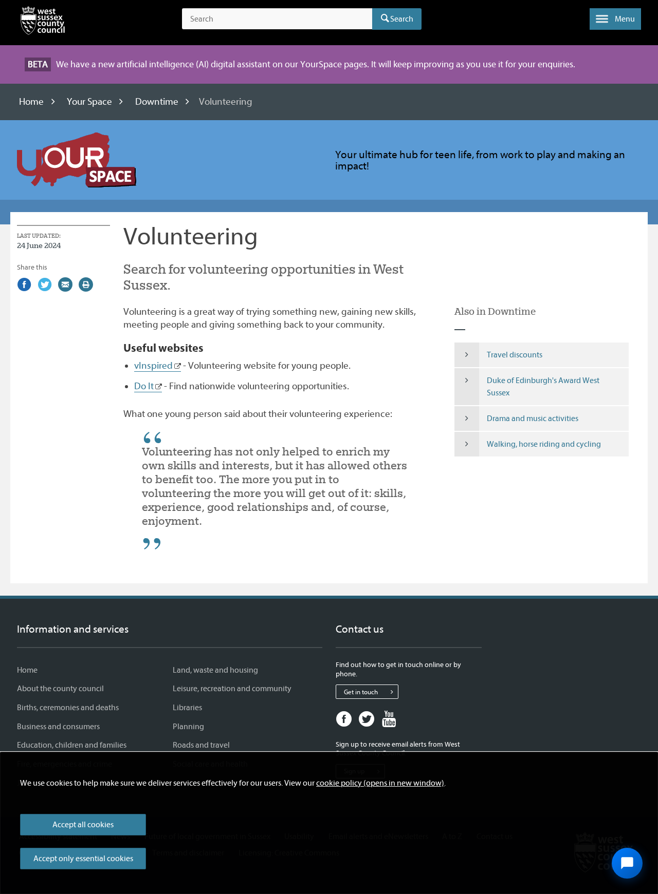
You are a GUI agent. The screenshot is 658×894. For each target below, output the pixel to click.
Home (31, 101)
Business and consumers (58, 726)
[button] (615, 19)
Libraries (187, 707)
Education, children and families (71, 745)
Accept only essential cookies (83, 858)
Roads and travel (201, 745)
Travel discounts (514, 354)
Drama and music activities (532, 418)
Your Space (89, 101)
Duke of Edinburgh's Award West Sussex (543, 386)
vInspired (153, 365)
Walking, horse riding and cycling (544, 444)
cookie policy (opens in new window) (380, 783)
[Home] (42, 22)
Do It (144, 386)
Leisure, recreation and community (232, 688)
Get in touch (361, 692)
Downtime (156, 101)
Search (401, 19)
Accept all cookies (83, 824)
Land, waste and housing (215, 670)
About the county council (60, 688)
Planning (188, 726)
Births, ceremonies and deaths (68, 707)
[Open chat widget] (627, 863)
